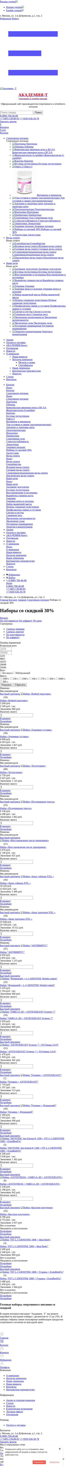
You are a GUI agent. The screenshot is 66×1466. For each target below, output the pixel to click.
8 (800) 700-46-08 (9, 115)
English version (13, 10)
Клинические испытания (19, 1408)
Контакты (11, 379)
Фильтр (4, 618)
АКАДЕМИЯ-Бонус (16, 345)
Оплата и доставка (16, 342)
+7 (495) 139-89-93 (9, 118)
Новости (10, 351)
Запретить (55, 1462)
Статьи (10, 376)
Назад (9, 387)
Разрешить (39, 1462)
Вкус (2, 670)
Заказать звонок (8, 121)
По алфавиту (26, 620)
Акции (9, 339)
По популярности (9, 620)
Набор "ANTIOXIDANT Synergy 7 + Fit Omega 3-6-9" (28, 1051)
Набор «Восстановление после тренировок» (23, 847)
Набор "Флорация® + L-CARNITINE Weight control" (27, 985)
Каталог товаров (17, 600)
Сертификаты (25, 365)
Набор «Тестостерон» (11, 772)
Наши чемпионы (21, 368)
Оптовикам (12, 348)
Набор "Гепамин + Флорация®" (16, 1112)
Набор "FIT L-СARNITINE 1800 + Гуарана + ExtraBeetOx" (30, 1278)
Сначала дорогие (15, 631)
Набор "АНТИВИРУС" (12, 952)
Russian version (7, 1)
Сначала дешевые (15, 629)
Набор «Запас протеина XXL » (16, 919)
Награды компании (22, 359)
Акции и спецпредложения (20, 1400)
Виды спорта (13, 461)
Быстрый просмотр (10, 694)
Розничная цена (8, 645)
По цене (37, 620)
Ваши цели (12, 484)
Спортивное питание (17, 399)
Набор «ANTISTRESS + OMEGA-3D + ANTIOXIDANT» (30, 1184)
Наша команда (19, 356)
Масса (3, 676)
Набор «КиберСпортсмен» (14, 700)
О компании (12, 353)
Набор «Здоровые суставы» (14, 736)
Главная (4, 600)
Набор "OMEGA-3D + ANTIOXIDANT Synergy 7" (26, 1018)
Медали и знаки (26, 362)
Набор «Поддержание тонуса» (16, 808)
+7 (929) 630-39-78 (29, 118)
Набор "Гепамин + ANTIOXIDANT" (19, 1081)
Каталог (10, 390)
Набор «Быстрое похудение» (15, 1214)
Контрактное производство (26, 371)
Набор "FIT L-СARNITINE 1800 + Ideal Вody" (24, 1246)
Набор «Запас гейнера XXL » (15, 883)
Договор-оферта (14, 1411)
